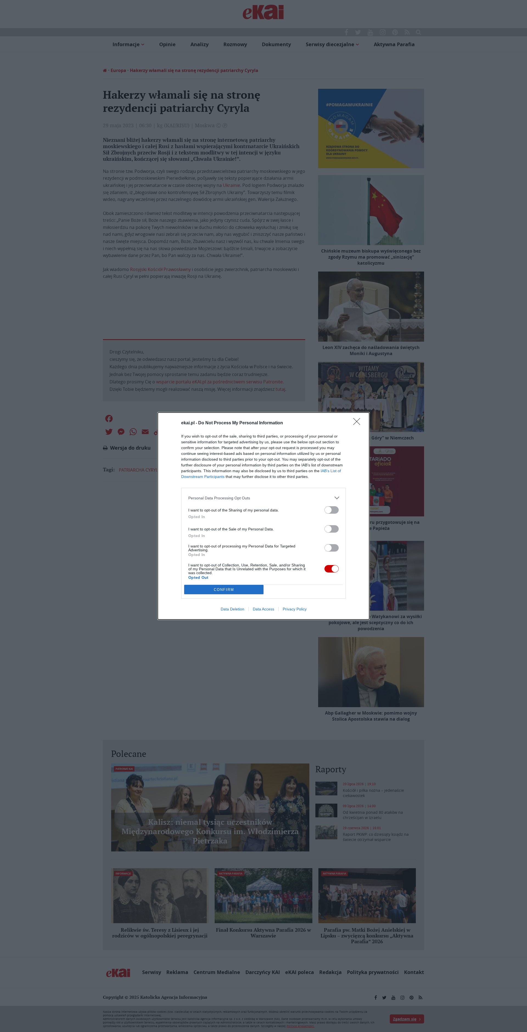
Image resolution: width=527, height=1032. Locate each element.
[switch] (331, 510)
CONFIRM (224, 590)
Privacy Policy (295, 609)
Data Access (263, 609)
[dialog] (263, 516)
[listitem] (263, 498)
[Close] (358, 423)
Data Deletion (232, 609)
